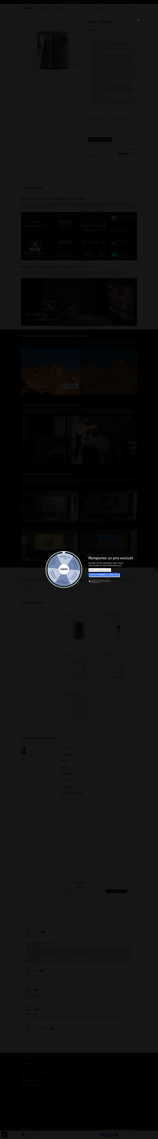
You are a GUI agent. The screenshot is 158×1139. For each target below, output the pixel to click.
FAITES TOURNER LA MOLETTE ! (104, 575)
